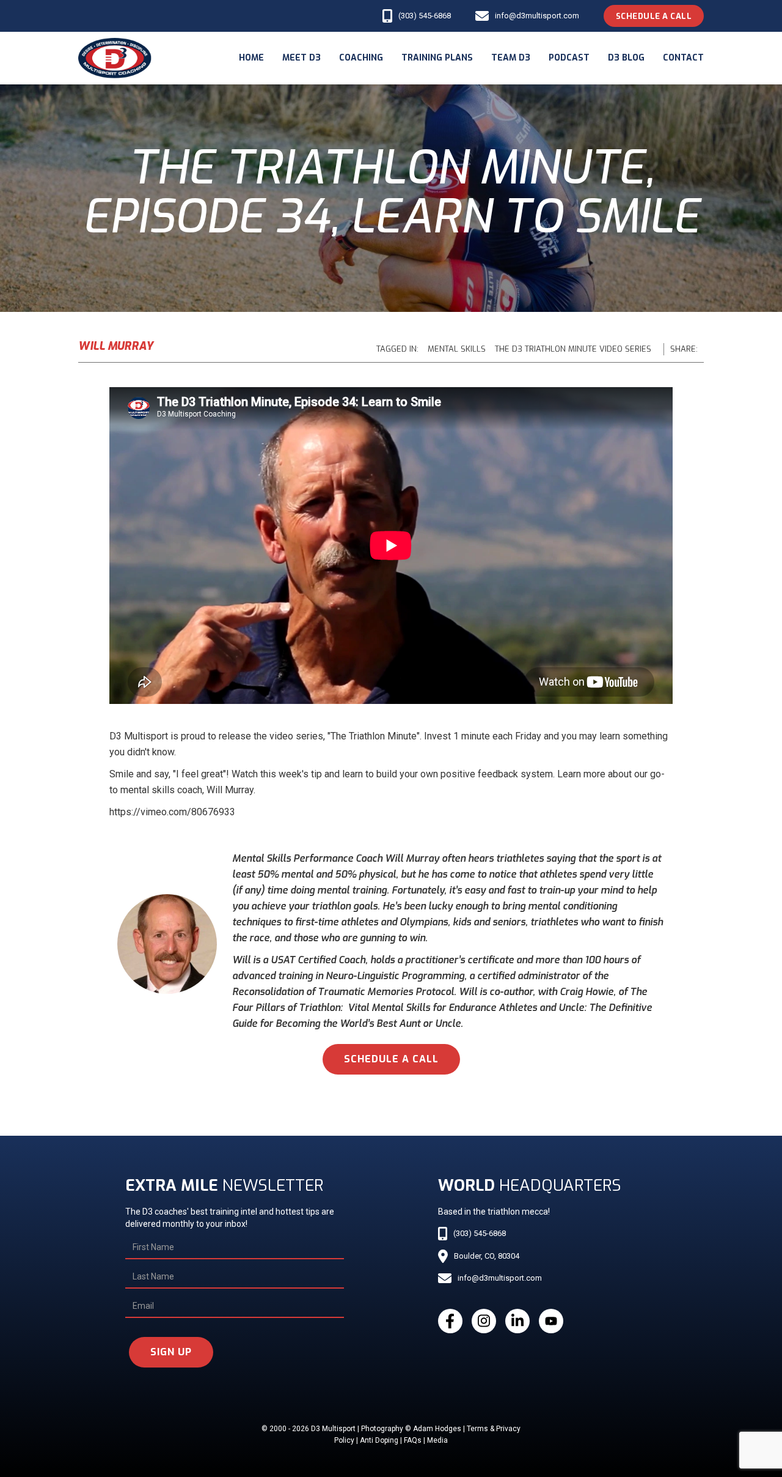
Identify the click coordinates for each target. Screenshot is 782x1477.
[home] (115, 58)
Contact (683, 58)
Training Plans (437, 58)
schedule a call (391, 1059)
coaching (361, 58)
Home (251, 58)
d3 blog (626, 58)
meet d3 (301, 58)
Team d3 (510, 58)
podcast (569, 58)
